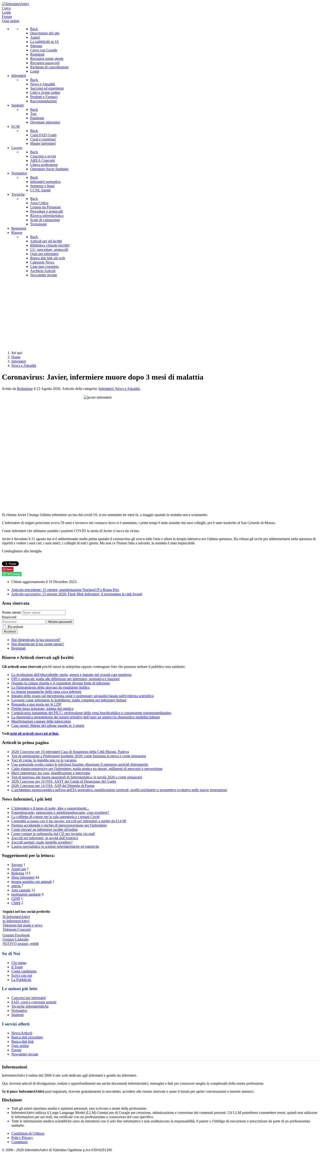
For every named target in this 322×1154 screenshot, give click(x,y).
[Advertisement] (161, 314)
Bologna (17, 873)
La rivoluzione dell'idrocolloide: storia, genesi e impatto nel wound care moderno (71, 675)
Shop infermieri (22, 877)
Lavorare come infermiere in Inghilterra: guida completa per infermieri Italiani (68, 700)
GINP (15, 899)
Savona (16, 865)
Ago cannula (20, 890)
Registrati (18, 648)
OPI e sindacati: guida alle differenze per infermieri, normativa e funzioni (65, 679)
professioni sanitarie (26, 894)
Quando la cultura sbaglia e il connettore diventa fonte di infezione (60, 683)
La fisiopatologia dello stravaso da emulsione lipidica (50, 687)
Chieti (15, 903)
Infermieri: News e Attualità (119, 389)
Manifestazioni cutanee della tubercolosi (41, 721)
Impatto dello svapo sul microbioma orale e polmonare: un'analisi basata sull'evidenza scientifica (82, 696)
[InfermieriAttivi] (15, 4)
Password (9, 617)
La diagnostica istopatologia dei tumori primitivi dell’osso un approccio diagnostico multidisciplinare (85, 717)
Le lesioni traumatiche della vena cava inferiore (46, 692)
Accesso (10, 631)
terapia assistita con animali (31, 882)
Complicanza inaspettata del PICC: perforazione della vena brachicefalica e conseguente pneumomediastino (91, 713)
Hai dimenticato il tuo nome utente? (37, 644)
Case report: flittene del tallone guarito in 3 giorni (47, 726)
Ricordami (15, 627)
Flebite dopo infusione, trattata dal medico (42, 709)
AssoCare (18, 869)
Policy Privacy (22, 1138)
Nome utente (11, 612)
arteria (16, 886)
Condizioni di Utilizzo (27, 1133)
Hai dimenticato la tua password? (36, 640)
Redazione (25, 389)
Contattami (19, 1142)
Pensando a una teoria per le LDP (36, 704)
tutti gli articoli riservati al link (33, 734)
